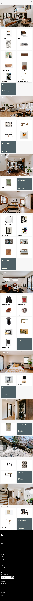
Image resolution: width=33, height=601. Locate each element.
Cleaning (2, 541)
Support (2, 565)
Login (31, 1)
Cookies (2, 595)
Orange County (3, 556)
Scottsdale (2, 559)
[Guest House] (2, 1)
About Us (2, 563)
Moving (2, 543)
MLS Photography (3, 545)
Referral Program (3, 567)
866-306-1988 (3, 583)
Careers (2, 572)
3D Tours (2, 546)
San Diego (2, 554)
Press (2, 570)
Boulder (2, 552)
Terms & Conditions (3, 592)
